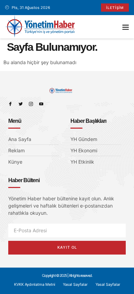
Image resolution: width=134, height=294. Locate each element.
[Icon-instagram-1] (31, 104)
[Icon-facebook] (10, 104)
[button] (125, 26)
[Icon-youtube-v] (41, 104)
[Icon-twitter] (21, 104)
